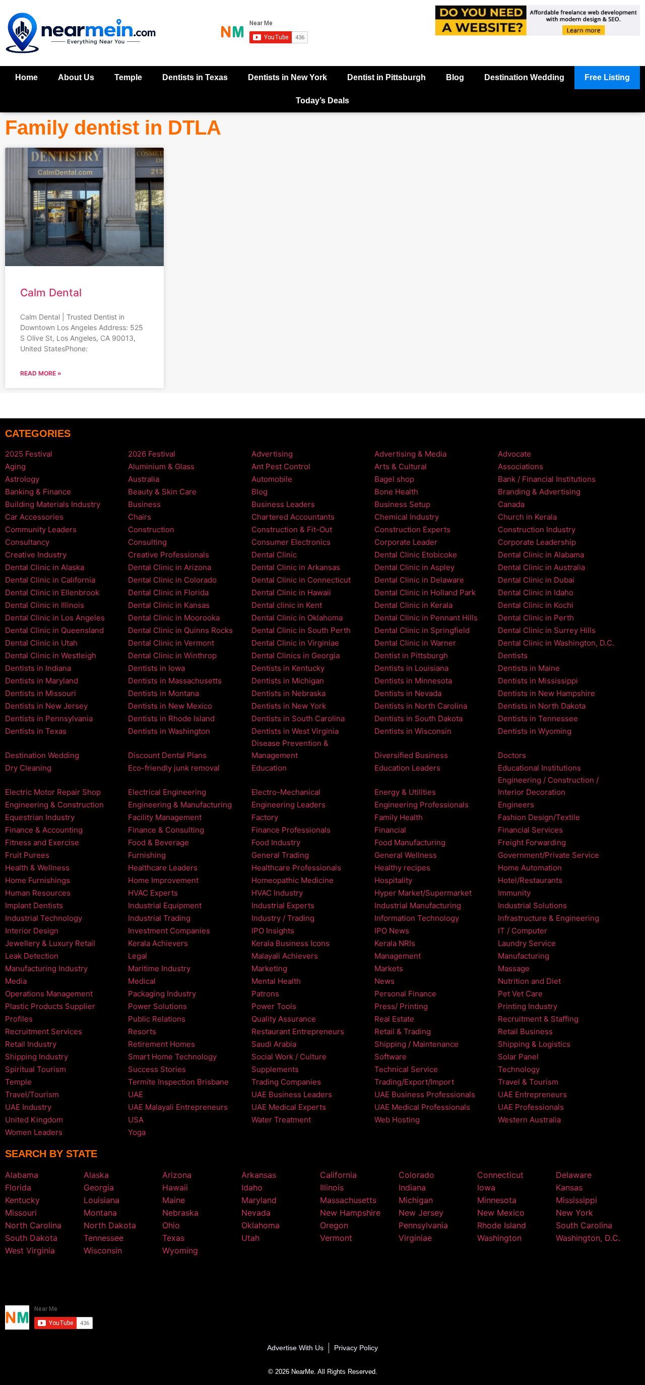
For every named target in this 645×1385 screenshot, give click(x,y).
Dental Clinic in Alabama (541, 554)
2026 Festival (151, 454)
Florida (18, 1187)
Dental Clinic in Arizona (169, 567)
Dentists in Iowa (156, 668)
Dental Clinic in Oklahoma (297, 617)
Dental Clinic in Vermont (171, 643)
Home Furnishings (37, 880)
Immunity (514, 893)
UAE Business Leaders (291, 1094)
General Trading (280, 855)
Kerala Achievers (158, 943)
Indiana (412, 1187)
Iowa (486, 1187)
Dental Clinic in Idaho (535, 592)
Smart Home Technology (172, 1056)
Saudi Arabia (273, 1044)
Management (397, 956)
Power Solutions (157, 1006)
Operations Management (49, 993)
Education (269, 768)
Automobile (271, 479)
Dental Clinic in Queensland (54, 630)
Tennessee (103, 1238)
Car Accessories (34, 517)
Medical (142, 981)
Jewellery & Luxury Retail (50, 943)
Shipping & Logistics (534, 1044)
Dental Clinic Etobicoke (415, 554)
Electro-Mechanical (285, 792)
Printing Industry (527, 1006)
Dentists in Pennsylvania (49, 718)
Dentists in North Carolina (420, 706)
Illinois (332, 1187)
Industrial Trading (159, 918)
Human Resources (38, 893)
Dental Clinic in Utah (41, 643)
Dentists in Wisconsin (413, 731)
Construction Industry (536, 529)
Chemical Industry (406, 517)
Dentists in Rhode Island (171, 718)
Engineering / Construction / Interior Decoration (548, 786)
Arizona (176, 1175)
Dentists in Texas (195, 77)
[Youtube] (337, 1279)
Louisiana (101, 1200)
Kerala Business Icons (290, 943)
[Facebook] (307, 1279)
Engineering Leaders (288, 804)
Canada (511, 504)
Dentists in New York (287, 77)
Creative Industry (36, 554)
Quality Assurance (283, 1019)
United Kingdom (34, 1119)
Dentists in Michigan (287, 680)
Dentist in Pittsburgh (386, 77)
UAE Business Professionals (424, 1094)
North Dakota (110, 1225)
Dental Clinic (274, 554)
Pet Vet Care (520, 993)
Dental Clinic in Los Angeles (55, 617)
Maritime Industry (159, 968)
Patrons (265, 993)
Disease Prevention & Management (290, 749)
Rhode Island (501, 1225)
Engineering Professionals (421, 804)
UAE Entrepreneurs (532, 1094)
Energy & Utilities (405, 792)
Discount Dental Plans (167, 755)
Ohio (171, 1225)
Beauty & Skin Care (162, 491)
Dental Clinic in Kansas (169, 605)
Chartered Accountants (293, 517)
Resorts (142, 1031)
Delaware (574, 1175)
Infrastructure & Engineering (548, 918)
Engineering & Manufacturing (180, 804)
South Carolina (584, 1225)
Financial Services (530, 830)
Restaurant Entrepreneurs (297, 1031)
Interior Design (31, 930)
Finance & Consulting (166, 830)
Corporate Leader (405, 542)
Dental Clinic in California (50, 580)
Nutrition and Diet (529, 981)
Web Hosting (397, 1119)
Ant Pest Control (280, 466)
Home (26, 77)
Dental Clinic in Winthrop (172, 655)
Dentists (513, 655)
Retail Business (525, 1031)
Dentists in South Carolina (298, 718)
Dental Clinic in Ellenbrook (52, 592)
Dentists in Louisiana (411, 668)
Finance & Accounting (44, 830)
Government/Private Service (548, 855)
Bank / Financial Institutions (547, 479)
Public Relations (156, 1019)
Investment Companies (169, 930)
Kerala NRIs (394, 943)
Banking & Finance (38, 491)
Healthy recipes (402, 867)
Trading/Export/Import (414, 1082)
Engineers (516, 804)
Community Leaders (41, 529)
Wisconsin (103, 1250)
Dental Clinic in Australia (541, 567)
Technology (519, 1069)
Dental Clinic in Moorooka (174, 617)
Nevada (256, 1213)
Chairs (139, 517)
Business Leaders (283, 504)
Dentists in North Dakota (542, 706)
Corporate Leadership (537, 542)
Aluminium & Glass (161, 466)
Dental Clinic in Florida (168, 592)
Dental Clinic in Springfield (422, 630)
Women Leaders (33, 1132)
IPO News (391, 930)
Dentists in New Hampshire (546, 693)
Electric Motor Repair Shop (53, 792)
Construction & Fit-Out (291, 529)
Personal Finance (405, 993)
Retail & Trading (402, 1031)
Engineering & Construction (54, 804)
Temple (128, 77)
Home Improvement (163, 880)
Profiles (19, 1019)
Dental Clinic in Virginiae (295, 643)
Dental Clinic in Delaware (419, 580)
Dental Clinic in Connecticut (301, 580)
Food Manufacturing (409, 842)
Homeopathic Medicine (292, 880)
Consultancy (27, 542)
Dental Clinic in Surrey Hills (547, 630)
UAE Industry (28, 1107)
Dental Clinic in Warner (415, 643)
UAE (135, 1094)
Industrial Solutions (532, 905)
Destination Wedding (524, 77)
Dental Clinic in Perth (536, 617)
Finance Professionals (291, 830)
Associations (520, 466)
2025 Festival (28, 454)
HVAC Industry (277, 893)
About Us (76, 77)
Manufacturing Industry (46, 968)
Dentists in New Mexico (170, 706)
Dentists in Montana (163, 693)
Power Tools (273, 1006)
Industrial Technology (43, 918)
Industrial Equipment (165, 905)
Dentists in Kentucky (288, 668)
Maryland (259, 1200)
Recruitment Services (43, 1031)
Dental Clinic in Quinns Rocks (180, 630)
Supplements (275, 1069)
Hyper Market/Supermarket (423, 893)
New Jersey (421, 1213)
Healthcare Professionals (296, 867)
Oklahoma (260, 1225)
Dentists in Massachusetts (175, 680)
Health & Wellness (37, 867)
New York (574, 1213)
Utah (250, 1238)
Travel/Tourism (32, 1094)
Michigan (416, 1200)
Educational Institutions (539, 768)
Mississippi (576, 1200)
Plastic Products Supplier (50, 1006)
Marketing (269, 968)
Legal (137, 956)
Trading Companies (286, 1082)
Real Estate (394, 1019)
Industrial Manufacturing (417, 905)
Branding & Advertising (539, 491)
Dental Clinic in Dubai (536, 580)
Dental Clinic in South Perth (301, 630)
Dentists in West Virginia (295, 731)
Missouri (21, 1213)
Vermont (336, 1238)
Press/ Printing (401, 1006)
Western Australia (529, 1119)
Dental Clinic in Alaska (44, 567)
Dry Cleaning (28, 768)
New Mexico (501, 1213)
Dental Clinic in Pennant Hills (426, 617)
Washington (499, 1238)
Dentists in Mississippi (538, 680)
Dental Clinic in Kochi (535, 605)
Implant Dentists (34, 905)
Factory (264, 817)
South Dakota (31, 1238)
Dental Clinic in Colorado (172, 580)
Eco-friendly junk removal (174, 768)
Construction (151, 529)
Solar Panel (518, 1056)
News (384, 981)
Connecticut (500, 1175)
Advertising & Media (410, 454)
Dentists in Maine (529, 668)
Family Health (398, 817)
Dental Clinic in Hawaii (291, 592)
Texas (173, 1238)
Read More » (40, 373)
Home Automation (530, 867)
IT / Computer (522, 930)
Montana (100, 1213)
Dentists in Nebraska (288, 693)
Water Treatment (281, 1119)
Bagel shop (394, 479)
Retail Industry (30, 1044)
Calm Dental (51, 292)
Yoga (137, 1132)
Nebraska (180, 1213)
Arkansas (258, 1175)
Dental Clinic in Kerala (413, 605)
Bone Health (396, 491)
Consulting (147, 542)
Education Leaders (407, 768)
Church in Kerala (527, 517)
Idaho (252, 1187)
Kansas (569, 1187)
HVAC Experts (153, 893)
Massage (514, 968)
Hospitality (393, 880)
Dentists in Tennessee (538, 718)
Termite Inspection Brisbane (178, 1082)
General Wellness (405, 855)
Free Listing (607, 77)
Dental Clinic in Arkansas (295, 567)
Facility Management (165, 817)
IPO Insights (272, 930)
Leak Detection (31, 956)
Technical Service (406, 1069)
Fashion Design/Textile (539, 817)
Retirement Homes (161, 1044)
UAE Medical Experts (288, 1107)
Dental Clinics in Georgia (295, 655)
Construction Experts (412, 529)
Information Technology (416, 918)
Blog (455, 77)
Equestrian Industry (40, 817)
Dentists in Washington (169, 731)
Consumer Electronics (291, 542)
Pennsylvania (423, 1225)
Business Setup (402, 504)
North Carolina (33, 1225)
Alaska (96, 1175)
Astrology (22, 479)
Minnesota (497, 1200)
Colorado (416, 1175)
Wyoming (180, 1250)
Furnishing (147, 855)
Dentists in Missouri (40, 693)
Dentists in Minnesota (413, 680)
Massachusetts (348, 1200)
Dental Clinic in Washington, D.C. (556, 643)
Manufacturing (523, 956)
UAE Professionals (531, 1107)
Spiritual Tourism (35, 1069)
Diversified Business (411, 755)
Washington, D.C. (588, 1238)
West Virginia (30, 1250)
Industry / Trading (282, 918)
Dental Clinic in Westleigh (50, 655)
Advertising (272, 454)
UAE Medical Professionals (422, 1107)
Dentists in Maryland (41, 680)
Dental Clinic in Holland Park (425, 592)
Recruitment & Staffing (538, 1019)
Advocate (514, 454)
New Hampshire (350, 1213)
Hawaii (175, 1187)
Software (390, 1056)
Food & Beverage (158, 842)
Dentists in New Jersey (46, 706)
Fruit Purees (27, 855)
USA (136, 1119)
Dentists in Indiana (38, 668)
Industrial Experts (282, 905)
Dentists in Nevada (407, 693)
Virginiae (415, 1238)
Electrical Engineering (167, 792)
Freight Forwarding (532, 842)
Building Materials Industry (52, 504)
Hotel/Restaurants (530, 880)
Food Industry (275, 842)
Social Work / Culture (289, 1056)
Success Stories (157, 1069)
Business (144, 504)
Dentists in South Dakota (418, 718)
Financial (390, 830)
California (338, 1175)
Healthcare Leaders (163, 867)
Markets (388, 968)
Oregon (334, 1225)
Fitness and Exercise (42, 842)
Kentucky (22, 1200)
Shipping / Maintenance (416, 1044)
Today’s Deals (322, 100)
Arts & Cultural (400, 466)
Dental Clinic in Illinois (44, 605)
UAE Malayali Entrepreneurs (178, 1107)
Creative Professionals (168, 554)
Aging (15, 466)
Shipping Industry (36, 1056)
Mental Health (276, 981)
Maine (173, 1200)
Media (16, 981)
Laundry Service (527, 943)
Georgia (99, 1187)
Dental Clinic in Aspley (414, 567)
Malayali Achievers (284, 956)
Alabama (21, 1175)
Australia (143, 479)
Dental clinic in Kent (286, 605)
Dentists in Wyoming (534, 731)
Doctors (512, 755)
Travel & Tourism (528, 1082)
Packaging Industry (162, 993)
